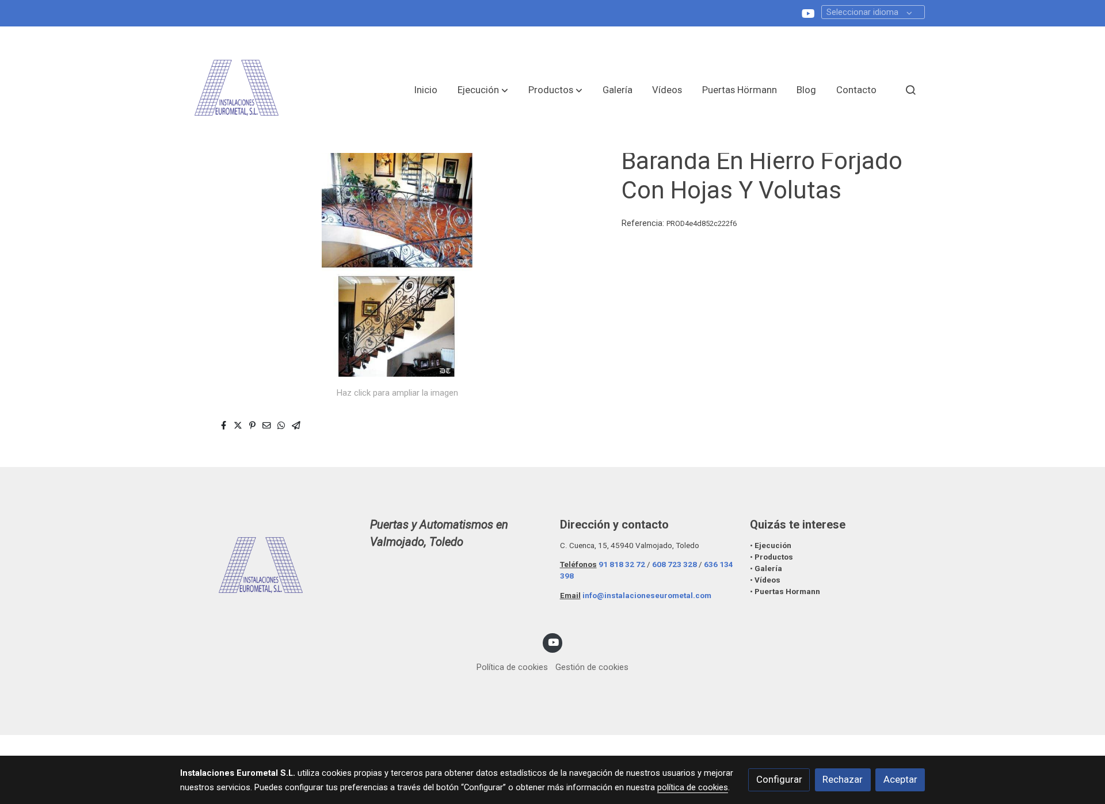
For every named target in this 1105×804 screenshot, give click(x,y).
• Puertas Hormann (785, 591)
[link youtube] (808, 12)
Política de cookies (512, 667)
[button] (483, 89)
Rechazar (842, 779)
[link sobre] (268, 567)
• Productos (771, 557)
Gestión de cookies (591, 667)
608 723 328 (674, 564)
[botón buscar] (910, 89)
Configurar (779, 779)
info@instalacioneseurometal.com (646, 595)
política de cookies (692, 787)
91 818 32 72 (622, 564)
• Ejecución (770, 545)
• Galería (767, 568)
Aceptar (900, 779)
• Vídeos (765, 580)
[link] (236, 89)
